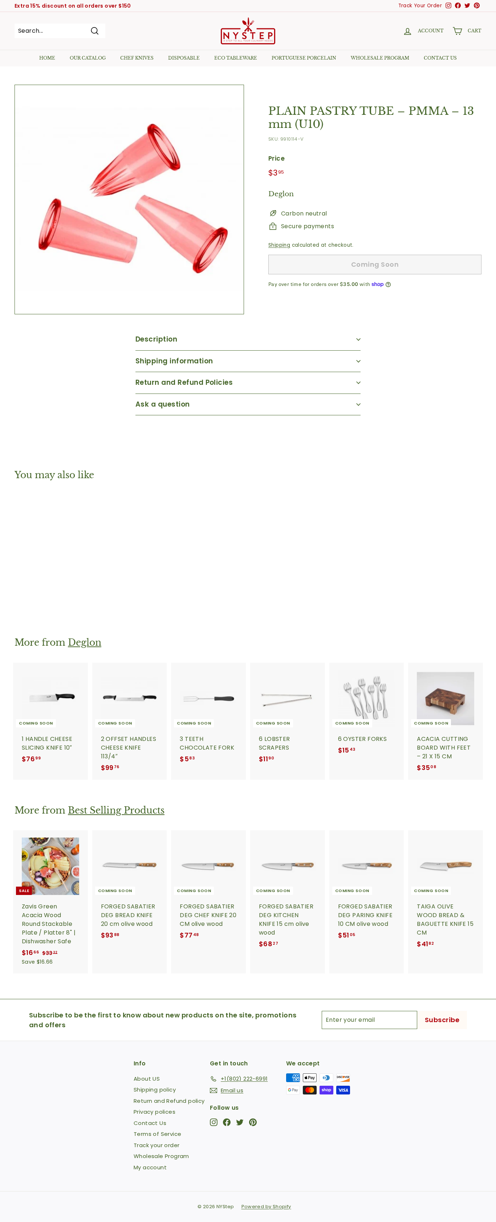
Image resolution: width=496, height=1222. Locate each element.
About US (147, 1078)
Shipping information (174, 361)
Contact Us (150, 1123)
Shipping (279, 245)
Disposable (184, 58)
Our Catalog (88, 58)
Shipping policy (155, 1089)
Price (276, 158)
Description (156, 339)
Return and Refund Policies (184, 382)
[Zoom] (129, 199)
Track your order (156, 1145)
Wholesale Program (380, 58)
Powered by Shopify (266, 1206)
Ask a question (162, 404)
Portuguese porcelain (304, 58)
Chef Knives (137, 58)
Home (47, 58)
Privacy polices (154, 1112)
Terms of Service (157, 1134)
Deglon (84, 642)
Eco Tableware (235, 58)
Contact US (440, 58)
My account (150, 1167)
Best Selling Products (116, 810)
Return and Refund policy (169, 1101)
